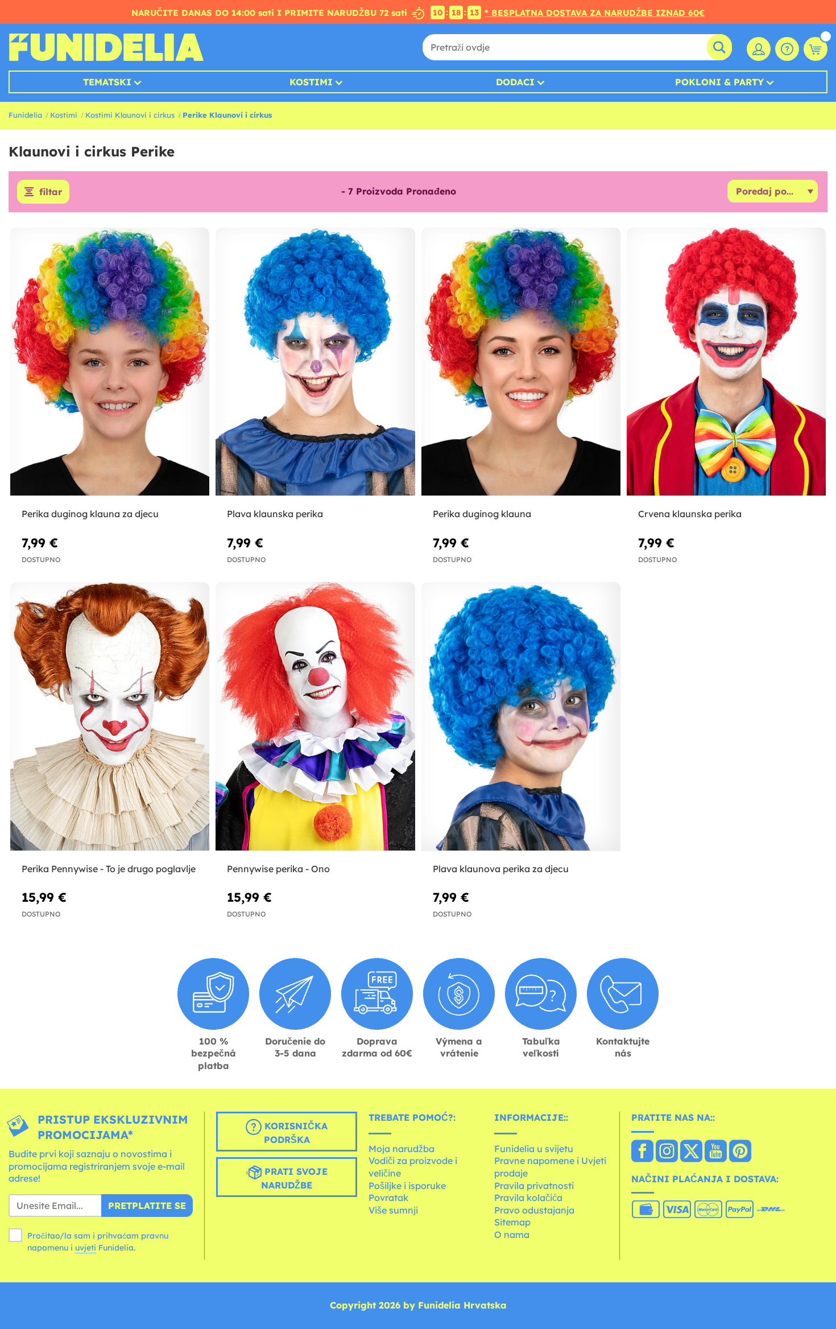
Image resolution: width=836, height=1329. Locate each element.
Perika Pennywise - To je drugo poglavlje (109, 868)
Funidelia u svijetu (533, 1148)
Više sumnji (393, 1210)
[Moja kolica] (815, 49)
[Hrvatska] (642, 1152)
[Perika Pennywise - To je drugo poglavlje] (109, 717)
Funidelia (25, 114)
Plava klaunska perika (275, 513)
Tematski (107, 81)
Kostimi (311, 81)
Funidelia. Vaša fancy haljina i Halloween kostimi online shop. (106, 47)
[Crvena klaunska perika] (726, 362)
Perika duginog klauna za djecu (90, 513)
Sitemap (512, 1222)
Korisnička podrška (295, 1133)
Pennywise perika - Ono (278, 868)
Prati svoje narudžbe (294, 1178)
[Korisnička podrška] (787, 49)
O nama (511, 1234)
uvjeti (85, 1248)
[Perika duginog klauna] (520, 362)
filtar (50, 191)
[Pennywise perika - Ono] (315, 717)
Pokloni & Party (719, 81)
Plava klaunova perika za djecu (501, 868)
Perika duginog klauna (482, 513)
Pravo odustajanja (534, 1210)
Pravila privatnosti (534, 1185)
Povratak (388, 1197)
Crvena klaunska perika (690, 513)
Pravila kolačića (528, 1197)
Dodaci (515, 81)
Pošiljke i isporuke (407, 1185)
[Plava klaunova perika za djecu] (520, 717)
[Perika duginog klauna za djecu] (109, 362)
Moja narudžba (401, 1148)
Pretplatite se (147, 1205)
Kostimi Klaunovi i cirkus (130, 114)
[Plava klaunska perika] (315, 362)
